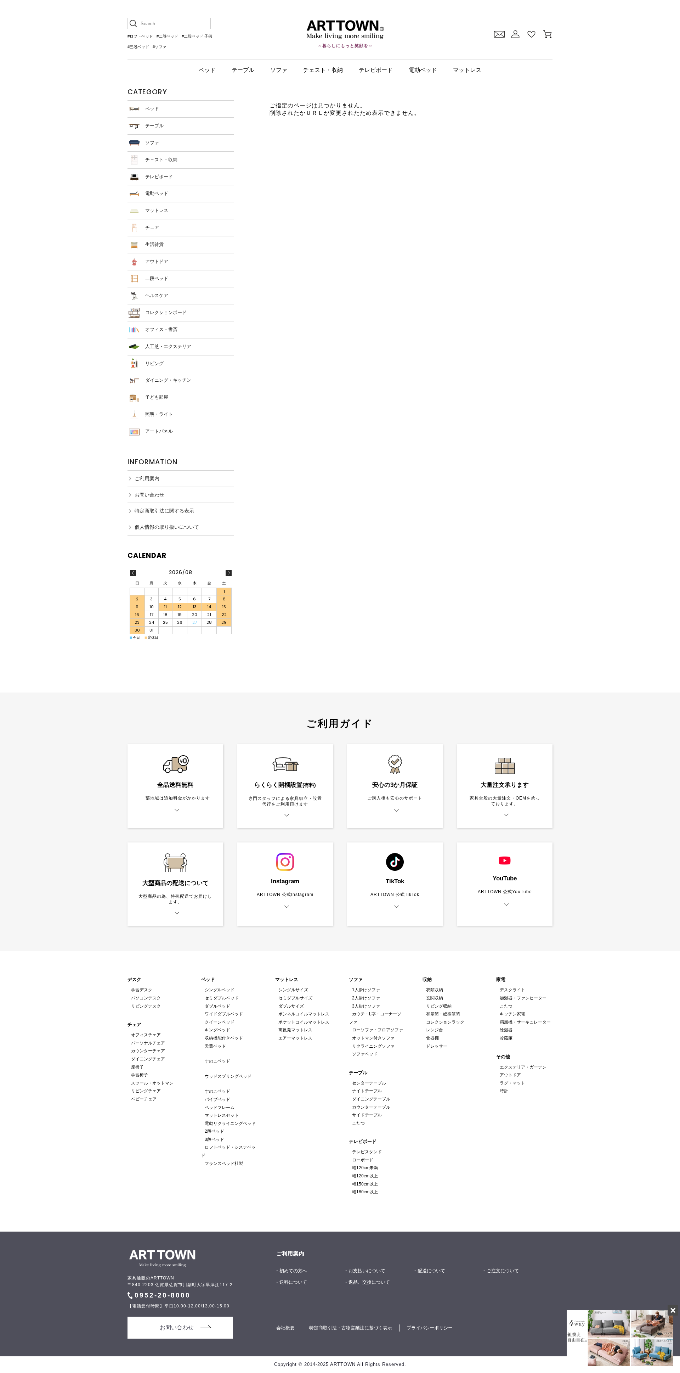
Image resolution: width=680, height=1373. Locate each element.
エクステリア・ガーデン (523, 1067)
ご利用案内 (147, 478)
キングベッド (217, 1029)
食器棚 (432, 1038)
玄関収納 (434, 998)
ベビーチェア (144, 1099)
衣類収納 (434, 989)
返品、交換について (369, 1282)
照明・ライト (159, 414)
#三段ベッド (138, 47)
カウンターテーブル (371, 1107)
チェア (152, 227)
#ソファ (159, 47)
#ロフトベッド (140, 36)
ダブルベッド (217, 1006)
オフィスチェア (146, 1034)
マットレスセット (222, 1115)
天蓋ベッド (215, 1046)
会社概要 (285, 1327)
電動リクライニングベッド (230, 1123)
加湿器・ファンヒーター (523, 998)
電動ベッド (423, 70)
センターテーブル (369, 1083)
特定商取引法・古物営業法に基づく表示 (350, 1327)
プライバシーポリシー (430, 1327)
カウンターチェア (148, 1050)
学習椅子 (139, 1074)
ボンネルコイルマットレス (303, 1013)
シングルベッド (219, 989)
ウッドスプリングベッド (228, 1076)
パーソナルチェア (148, 1043)
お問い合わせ (149, 495)
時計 (504, 1090)
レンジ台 (434, 1029)
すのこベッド (217, 1061)
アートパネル (159, 431)
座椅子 (137, 1067)
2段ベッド (214, 1131)
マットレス (467, 70)
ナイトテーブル (367, 1090)
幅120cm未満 (365, 1167)
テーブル (243, 70)
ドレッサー (436, 1046)
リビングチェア (146, 1090)
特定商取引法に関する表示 (164, 511)
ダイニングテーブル (371, 1099)
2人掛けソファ (366, 998)
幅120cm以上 (365, 1175)
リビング (154, 363)
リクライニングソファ (373, 1046)
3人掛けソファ (366, 1006)
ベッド (207, 70)
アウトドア (156, 261)
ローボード (362, 1160)
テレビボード (376, 70)
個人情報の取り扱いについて (167, 527)
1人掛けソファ (366, 989)
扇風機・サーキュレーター (525, 1022)
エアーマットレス (295, 1038)
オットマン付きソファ (373, 1038)
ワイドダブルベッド (224, 1013)
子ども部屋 (156, 397)
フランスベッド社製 (224, 1163)
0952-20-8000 (163, 1295)
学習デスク (141, 989)
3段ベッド (214, 1139)
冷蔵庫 (506, 1038)
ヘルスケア (156, 295)
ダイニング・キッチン (168, 380)
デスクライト (512, 989)
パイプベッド (217, 1099)
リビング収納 (439, 1006)
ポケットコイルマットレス (303, 1022)
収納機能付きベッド (224, 1038)
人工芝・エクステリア (168, 346)
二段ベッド (156, 278)
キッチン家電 (512, 1013)
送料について (293, 1282)
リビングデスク (146, 1006)
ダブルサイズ (291, 1006)
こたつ (358, 1123)
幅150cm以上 (365, 1184)
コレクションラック (445, 1022)
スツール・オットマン (152, 1083)
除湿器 (506, 1029)
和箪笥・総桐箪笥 (443, 1013)
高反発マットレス (295, 1029)
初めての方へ (293, 1270)
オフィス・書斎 (161, 329)
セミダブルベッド (222, 998)
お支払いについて (366, 1270)
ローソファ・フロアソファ (377, 1029)
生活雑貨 (154, 244)
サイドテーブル (367, 1115)
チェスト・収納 (323, 70)
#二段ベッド (167, 36)
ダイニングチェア (148, 1059)
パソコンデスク (146, 998)
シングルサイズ (293, 989)
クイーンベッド (219, 1022)
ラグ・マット (512, 1083)
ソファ (278, 70)
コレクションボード (166, 312)
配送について (431, 1270)
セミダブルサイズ (295, 998)
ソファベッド (365, 1054)
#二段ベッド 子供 (197, 36)
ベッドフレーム (219, 1107)
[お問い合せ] (499, 34)
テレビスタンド (367, 1151)
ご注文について (503, 1270)
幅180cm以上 (365, 1191)
